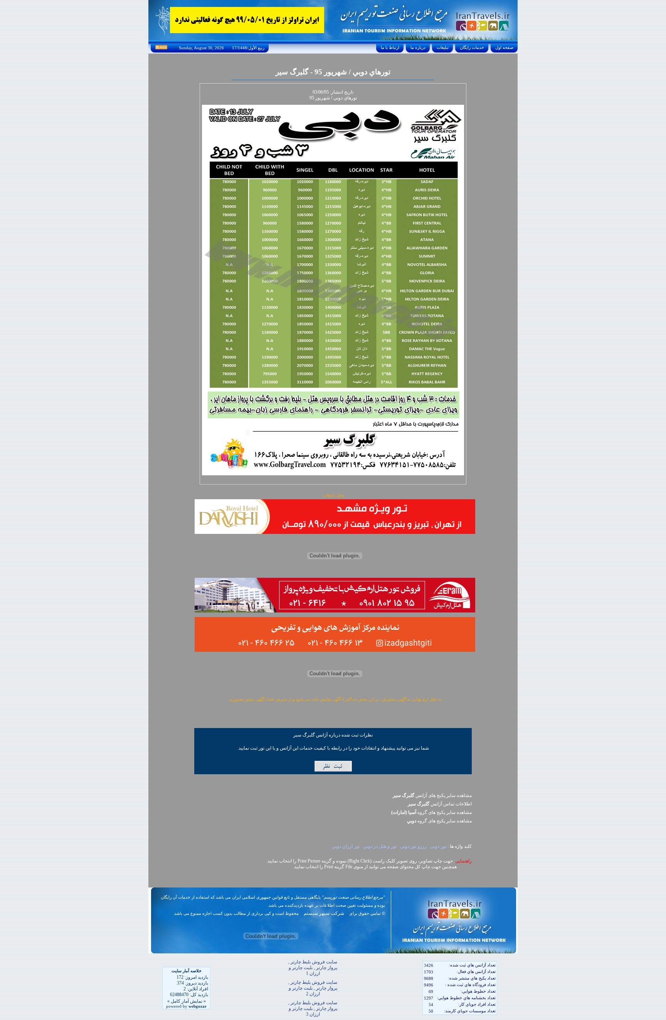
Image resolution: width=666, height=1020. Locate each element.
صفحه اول (504, 47)
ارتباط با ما (390, 47)
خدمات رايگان (472, 47)
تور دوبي (438, 846)
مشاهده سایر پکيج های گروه (431, 812)
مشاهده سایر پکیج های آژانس (432, 795)
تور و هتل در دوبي (380, 846)
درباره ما (418, 47)
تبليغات (443, 47)
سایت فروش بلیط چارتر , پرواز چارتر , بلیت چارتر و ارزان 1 (312, 967)
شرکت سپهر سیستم (324, 913)
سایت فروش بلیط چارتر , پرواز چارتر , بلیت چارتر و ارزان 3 (312, 1008)
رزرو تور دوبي (413, 846)
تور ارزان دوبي (345, 846)
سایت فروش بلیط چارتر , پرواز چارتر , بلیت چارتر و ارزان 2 (312, 988)
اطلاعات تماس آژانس (440, 804)
